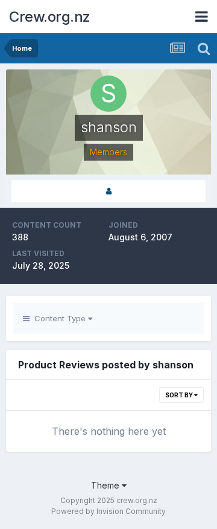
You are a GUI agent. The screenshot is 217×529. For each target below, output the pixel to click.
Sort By (179, 395)
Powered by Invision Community (108, 511)
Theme (106, 485)
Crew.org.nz (49, 16)
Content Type (59, 318)
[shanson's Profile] (108, 191)
